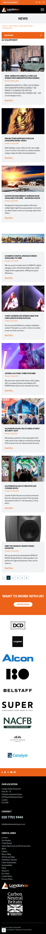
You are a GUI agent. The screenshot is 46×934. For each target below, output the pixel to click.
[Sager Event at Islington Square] (23, 739)
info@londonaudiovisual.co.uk (13, 824)
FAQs (4, 868)
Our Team (5, 873)
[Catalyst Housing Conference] (23, 755)
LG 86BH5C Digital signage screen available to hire (21, 257)
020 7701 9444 (12, 817)
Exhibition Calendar (9, 860)
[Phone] (39, 2)
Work (4, 849)
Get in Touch (23, 604)
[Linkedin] (15, 772)
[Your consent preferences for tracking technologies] (4, 930)
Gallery (4, 851)
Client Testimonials (9, 862)
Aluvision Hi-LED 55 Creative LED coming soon (20, 487)
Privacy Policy (7, 879)
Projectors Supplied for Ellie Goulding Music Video (19, 139)
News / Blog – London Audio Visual (20, 26)
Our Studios (6, 840)
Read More (9, 100)
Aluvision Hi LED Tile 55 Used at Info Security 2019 (22, 429)
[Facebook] (2, 772)
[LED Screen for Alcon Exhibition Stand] (23, 658)
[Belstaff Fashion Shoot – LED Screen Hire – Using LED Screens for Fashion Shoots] (23, 690)
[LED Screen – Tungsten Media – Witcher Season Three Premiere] (23, 641)
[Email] (36, 2)
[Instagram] (8, 772)
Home (4, 26)
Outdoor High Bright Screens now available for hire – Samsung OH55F (22, 197)
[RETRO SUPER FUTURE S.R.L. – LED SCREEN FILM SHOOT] (23, 706)
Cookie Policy (7, 876)
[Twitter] (5, 772)
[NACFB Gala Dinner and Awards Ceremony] (23, 723)
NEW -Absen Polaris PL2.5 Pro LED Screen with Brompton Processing (22, 77)
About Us (5, 871)
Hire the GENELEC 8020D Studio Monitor (19, 547)
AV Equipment (7, 28)
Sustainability (7, 865)
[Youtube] (11, 772)
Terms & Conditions (8, 930)
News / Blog (6, 854)
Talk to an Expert (10, 2)
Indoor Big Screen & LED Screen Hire (16, 846)
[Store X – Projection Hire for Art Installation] (23, 674)
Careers (5, 837)
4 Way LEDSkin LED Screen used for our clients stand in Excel (21, 317)
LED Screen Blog (8, 857)
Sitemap (18, 930)
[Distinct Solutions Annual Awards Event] (23, 625)
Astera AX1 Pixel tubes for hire (20, 373)
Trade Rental (7, 843)
